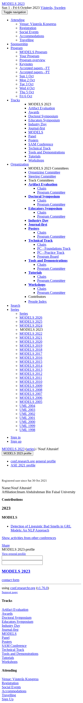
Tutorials (34, 156)
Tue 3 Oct (26, 84)
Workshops (36, 160)
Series (23, 313)
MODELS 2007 (30, 394)
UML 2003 (27, 410)
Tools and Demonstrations (46, 152)
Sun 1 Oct (26, 76)
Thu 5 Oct (26, 92)
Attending (18, 20)
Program (17, 48)
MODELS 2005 (30, 402)
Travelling (26, 40)
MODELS (35, 132)
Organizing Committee (44, 172)
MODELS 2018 (30, 350)
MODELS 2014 (30, 366)
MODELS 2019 (30, 345)
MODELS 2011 (30, 378)
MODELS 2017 (30, 354)
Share (6, 545)
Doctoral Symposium (43, 116)
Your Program (29, 56)
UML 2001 (27, 418)
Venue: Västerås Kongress (37, 24)
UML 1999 (27, 426)
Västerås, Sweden (53, 8)
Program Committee (51, 192)
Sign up (16, 441)
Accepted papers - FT (34, 68)
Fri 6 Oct (25, 96)
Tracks (15, 100)
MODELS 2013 (30, 370)
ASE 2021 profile (23, 465)
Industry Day (37, 124)
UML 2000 (27, 422)
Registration (27, 28)
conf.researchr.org (22, 588)
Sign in (16, 437)
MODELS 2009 (30, 386)
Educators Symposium (44, 120)
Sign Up (8, 699)
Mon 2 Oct (27, 80)
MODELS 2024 (30, 325)
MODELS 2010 (30, 382)
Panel (32, 136)
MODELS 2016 (30, 358)
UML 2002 (27, 414)
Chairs (41, 188)
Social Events (29, 32)
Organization (20, 164)
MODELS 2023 (13, 449)
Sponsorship (19, 44)
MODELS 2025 (30, 321)
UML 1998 (27, 430)
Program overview (32, 60)
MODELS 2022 (30, 333)
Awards (33, 112)
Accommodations (31, 36)
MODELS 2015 (30, 362)
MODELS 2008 (30, 390)
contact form (10, 580)
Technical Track (39, 148)
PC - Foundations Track (54, 248)
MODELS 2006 (30, 398)
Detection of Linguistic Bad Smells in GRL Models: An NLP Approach (41, 528)
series (30, 449)
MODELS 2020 (30, 341)
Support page (10, 592)
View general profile (14, 553)
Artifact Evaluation (41, 108)
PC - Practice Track (50, 252)
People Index (37, 301)
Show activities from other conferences (29, 538)
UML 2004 (27, 406)
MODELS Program (33, 52)
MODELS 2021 (30, 337)
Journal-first (36, 128)
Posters (33, 140)
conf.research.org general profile (33, 461)
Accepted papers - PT (34, 72)
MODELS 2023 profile (17, 453)
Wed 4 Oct (27, 88)
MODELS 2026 (30, 317)
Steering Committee (42, 176)
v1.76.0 (42, 588)
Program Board (48, 256)
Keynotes (26, 64)
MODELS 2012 (30, 374)
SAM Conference (40, 144)
